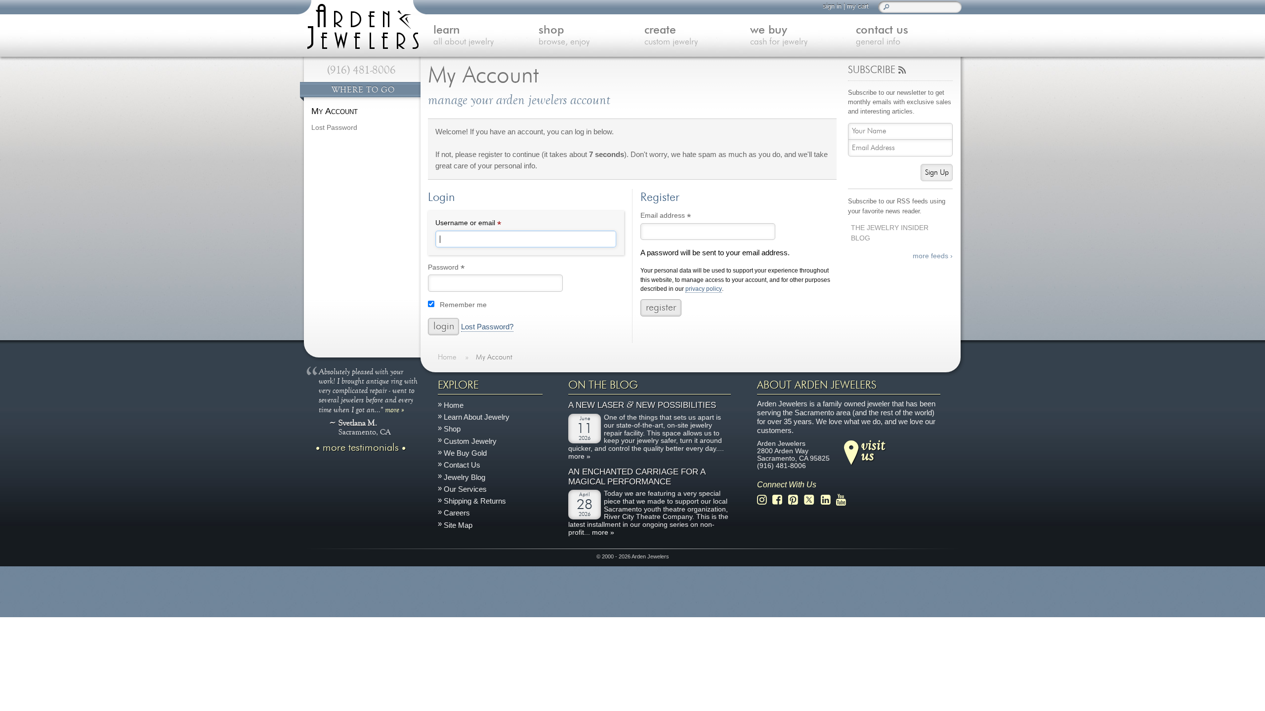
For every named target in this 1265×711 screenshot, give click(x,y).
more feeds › (933, 256)
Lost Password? (487, 327)
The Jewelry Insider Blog (889, 233)
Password (460, 269)
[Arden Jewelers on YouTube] (843, 500)
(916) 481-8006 (361, 70)
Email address (679, 217)
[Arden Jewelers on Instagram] (764, 500)
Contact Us (462, 465)
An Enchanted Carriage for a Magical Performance (636, 476)
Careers (457, 513)
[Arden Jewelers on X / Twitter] (811, 500)
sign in (832, 6)
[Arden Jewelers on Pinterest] (795, 500)
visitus (873, 449)
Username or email (482, 224)
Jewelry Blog (464, 477)
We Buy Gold (465, 453)
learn (463, 35)
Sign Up (937, 172)
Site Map (458, 525)
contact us (882, 35)
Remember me (463, 305)
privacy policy (703, 289)
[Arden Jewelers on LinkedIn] (828, 500)
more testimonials (361, 448)
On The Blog (603, 385)
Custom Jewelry (470, 441)
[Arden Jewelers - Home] (360, 24)
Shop (452, 429)
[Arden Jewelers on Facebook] (780, 500)
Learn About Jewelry (476, 417)
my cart (858, 6)
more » (394, 409)
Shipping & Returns (475, 501)
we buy (778, 35)
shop (564, 35)
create (671, 35)
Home (454, 405)
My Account (334, 111)
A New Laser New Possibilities (642, 405)
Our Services (465, 489)
